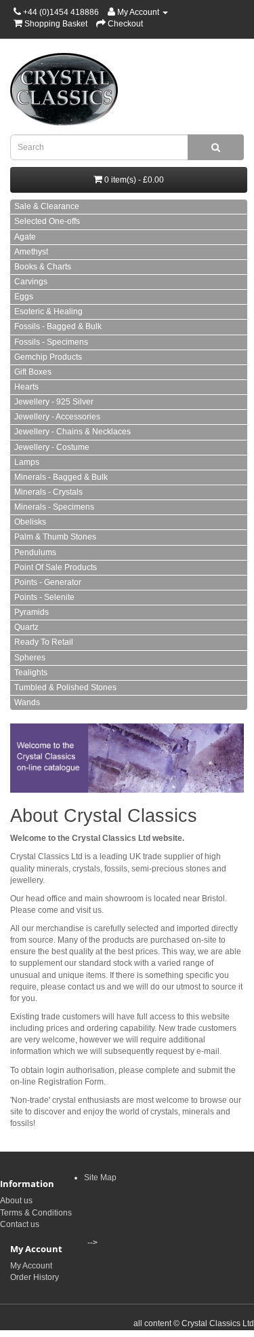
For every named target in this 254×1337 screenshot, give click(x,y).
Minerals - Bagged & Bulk (61, 477)
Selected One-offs (47, 221)
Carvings (30, 281)
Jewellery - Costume (51, 447)
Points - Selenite (44, 597)
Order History (34, 1277)
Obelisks (30, 522)
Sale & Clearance (46, 206)
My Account (31, 1265)
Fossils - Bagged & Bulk (58, 326)
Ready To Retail (43, 642)
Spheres (29, 657)
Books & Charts (42, 266)
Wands (27, 702)
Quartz (26, 627)
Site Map (100, 1177)
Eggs (23, 296)
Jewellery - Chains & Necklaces (72, 431)
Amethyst (31, 252)
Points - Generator (47, 582)
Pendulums (35, 552)
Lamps (26, 462)
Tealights (30, 672)
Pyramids (31, 612)
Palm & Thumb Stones (55, 537)
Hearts (26, 387)
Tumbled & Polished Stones (65, 687)
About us (16, 1200)
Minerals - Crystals (48, 492)
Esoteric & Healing (48, 311)
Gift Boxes (32, 372)
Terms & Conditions (36, 1213)
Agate (25, 237)
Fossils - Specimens (51, 342)
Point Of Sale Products (55, 567)
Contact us (19, 1224)
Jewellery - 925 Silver (53, 402)
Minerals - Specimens (54, 507)
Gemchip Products (48, 357)
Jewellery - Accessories (57, 416)
